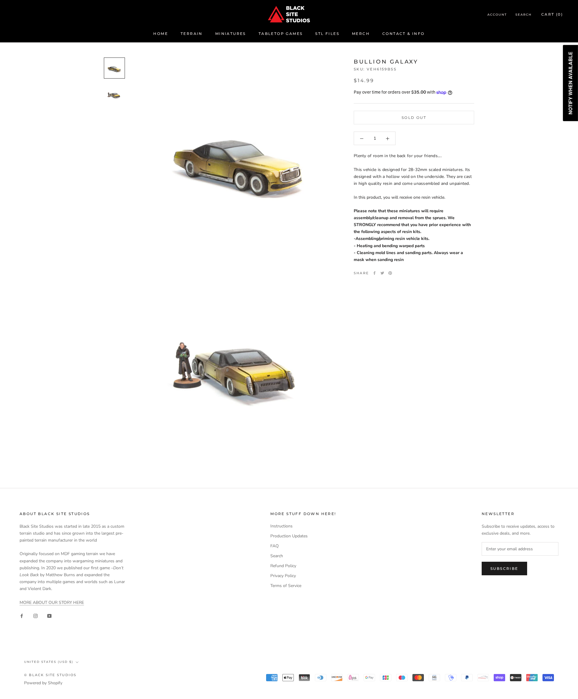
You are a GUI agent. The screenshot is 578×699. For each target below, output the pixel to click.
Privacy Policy (283, 576)
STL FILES (327, 33)
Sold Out (414, 118)
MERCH (361, 33)
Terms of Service (285, 586)
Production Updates (289, 536)
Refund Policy (283, 566)
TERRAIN (192, 33)
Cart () (552, 14)
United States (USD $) (48, 662)
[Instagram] (35, 615)
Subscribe (504, 568)
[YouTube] (49, 615)
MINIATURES (230, 33)
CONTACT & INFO (403, 33)
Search (523, 15)
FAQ (274, 546)
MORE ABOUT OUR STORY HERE (52, 602)
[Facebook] (374, 273)
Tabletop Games (281, 33)
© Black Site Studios (50, 675)
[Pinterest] (390, 273)
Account (497, 15)
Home (160, 33)
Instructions (281, 526)
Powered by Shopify (43, 683)
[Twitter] (382, 273)
